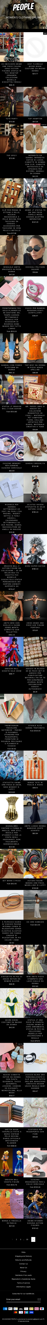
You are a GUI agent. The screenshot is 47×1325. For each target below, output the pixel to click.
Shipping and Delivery (23, 1256)
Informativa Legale (23, 1287)
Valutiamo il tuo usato (23, 1275)
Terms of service (23, 1283)
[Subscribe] (39, 1299)
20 (27, 1239)
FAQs (23, 1252)
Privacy (23, 1271)
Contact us (23, 1264)
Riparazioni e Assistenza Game (23, 1279)
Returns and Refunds (23, 1260)
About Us (23, 1268)
